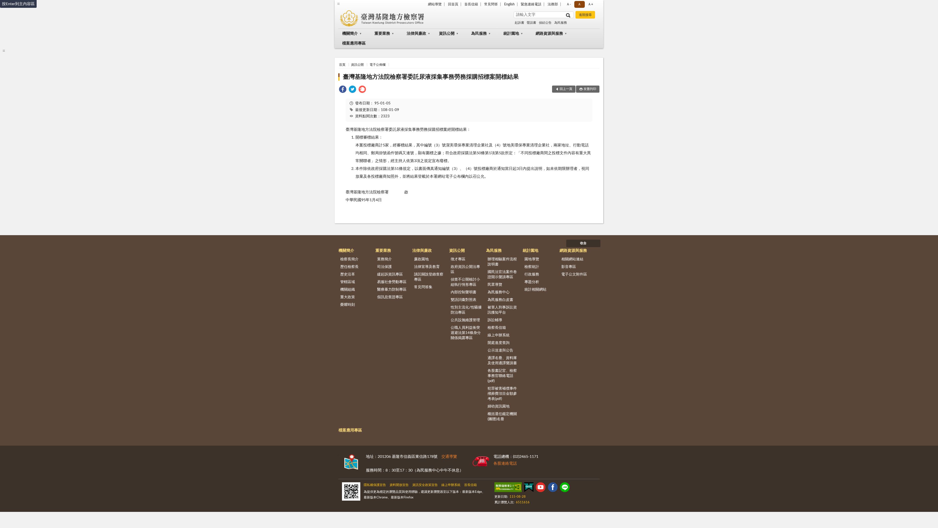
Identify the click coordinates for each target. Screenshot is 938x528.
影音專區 (568, 267)
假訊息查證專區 (390, 297)
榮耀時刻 (347, 305)
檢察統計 (531, 267)
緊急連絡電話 (531, 4)
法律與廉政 (416, 33)
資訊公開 (447, 33)
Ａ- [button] (568, 4)
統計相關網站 (535, 289)
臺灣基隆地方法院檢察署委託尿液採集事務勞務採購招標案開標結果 (431, 77)
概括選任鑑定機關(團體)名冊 (502, 416)
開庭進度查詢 (499, 343)
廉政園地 (421, 259)
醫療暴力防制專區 (391, 289)
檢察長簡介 (349, 259)
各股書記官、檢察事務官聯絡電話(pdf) (502, 376)
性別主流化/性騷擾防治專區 (466, 310)
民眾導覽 (495, 284)
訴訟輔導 (495, 320)
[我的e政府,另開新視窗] (528, 488)
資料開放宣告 (399, 485)
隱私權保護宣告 (375, 485)
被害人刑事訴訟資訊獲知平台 (502, 310)
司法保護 (384, 267)
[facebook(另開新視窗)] (553, 488)
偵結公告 (545, 22)
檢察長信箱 (497, 328)
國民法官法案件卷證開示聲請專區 (502, 274)
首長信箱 (471, 4)
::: (338, 3)
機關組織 (347, 289)
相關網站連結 (572, 259)
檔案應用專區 (354, 43)
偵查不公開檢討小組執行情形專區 (465, 282)
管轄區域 (347, 282)
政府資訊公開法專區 (465, 269)
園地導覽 (531, 259)
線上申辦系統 (499, 335)
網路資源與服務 (549, 33)
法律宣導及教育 (427, 267)
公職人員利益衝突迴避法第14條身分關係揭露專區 (466, 333)
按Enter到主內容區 (18, 4)
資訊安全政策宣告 (425, 485)
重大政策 (347, 297)
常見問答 (491, 4)
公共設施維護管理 (465, 320)
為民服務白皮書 (500, 300)
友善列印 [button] (590, 89)
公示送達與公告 (500, 350)
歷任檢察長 (349, 267)
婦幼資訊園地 (499, 406)
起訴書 (519, 22)
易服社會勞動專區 (391, 282)
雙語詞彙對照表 (463, 300)
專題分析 (531, 282)
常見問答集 (423, 287)
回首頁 (453, 4)
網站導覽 (435, 4)
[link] (342, 90)
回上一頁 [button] (566, 89)
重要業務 (382, 33)
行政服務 (531, 274)
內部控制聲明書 (463, 292)
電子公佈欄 (377, 64)
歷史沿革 (347, 274)
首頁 (342, 64)
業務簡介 (384, 259)
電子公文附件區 (574, 274)
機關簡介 (350, 33)
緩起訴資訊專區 (390, 274)
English (509, 4)
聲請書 (531, 22)
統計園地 (511, 33)
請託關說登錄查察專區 (428, 277)
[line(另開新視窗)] (565, 488)
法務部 (553, 4)
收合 (583, 243)
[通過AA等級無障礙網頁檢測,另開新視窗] (508, 488)
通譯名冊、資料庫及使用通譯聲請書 (502, 360)
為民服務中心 (499, 292)
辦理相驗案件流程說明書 (502, 261)
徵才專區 (458, 259)
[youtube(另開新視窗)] (540, 488)
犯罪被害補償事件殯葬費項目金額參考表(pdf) (502, 394)
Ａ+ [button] (590, 4)
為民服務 (560, 22)
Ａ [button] (579, 4)
